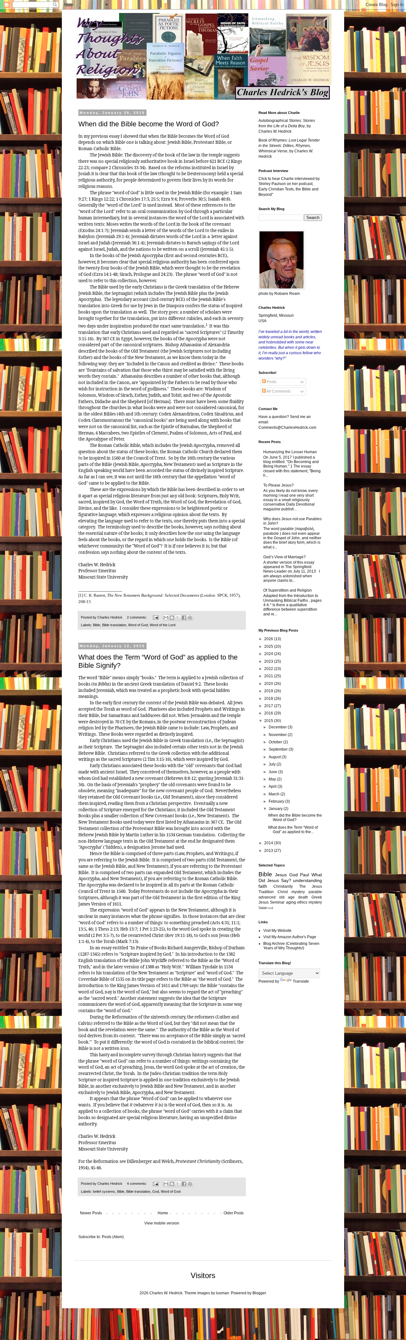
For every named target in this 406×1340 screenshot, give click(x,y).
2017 (269, 706)
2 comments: (137, 617)
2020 (269, 683)
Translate (301, 981)
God (155, 1191)
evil (270, 908)
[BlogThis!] (172, 617)
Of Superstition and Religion (287, 590)
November (278, 735)
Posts (271, 382)
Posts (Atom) (113, 1237)
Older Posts (234, 1213)
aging (291, 902)
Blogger (259, 1293)
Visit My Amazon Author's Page (289, 937)
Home (163, 1213)
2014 (269, 843)
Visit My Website (277, 930)
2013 (269, 850)
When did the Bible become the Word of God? (148, 124)
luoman (222, 1293)
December (278, 727)
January (276, 808)
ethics (302, 902)
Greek (316, 897)
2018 (269, 698)
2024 (269, 654)
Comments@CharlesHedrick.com (287, 427)
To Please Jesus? (278, 485)
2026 (269, 639)
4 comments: (137, 1183)
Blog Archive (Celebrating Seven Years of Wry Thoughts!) (291, 945)
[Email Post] (155, 617)
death (303, 897)
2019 (269, 691)
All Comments (278, 391)
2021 (269, 676)
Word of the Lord (162, 625)
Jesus (281, 874)
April (273, 786)
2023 (269, 661)
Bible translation (114, 625)
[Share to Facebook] (184, 617)
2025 (269, 646)
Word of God (138, 625)
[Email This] (166, 617)
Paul (304, 874)
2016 (269, 713)
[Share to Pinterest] (190, 617)
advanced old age (277, 897)
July (273, 764)
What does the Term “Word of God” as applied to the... (293, 829)
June (273, 772)
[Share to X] (178, 617)
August (275, 757)
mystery (315, 902)
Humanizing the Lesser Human (290, 452)
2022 (269, 669)
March (274, 794)
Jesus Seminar (272, 902)
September (279, 749)
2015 (269, 721)
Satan (263, 908)
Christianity (283, 886)
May (273, 779)
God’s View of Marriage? (284, 557)
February (277, 801)
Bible (96, 625)
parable (315, 892)
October (276, 742)
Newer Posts (91, 1213)
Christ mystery (291, 892)
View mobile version (161, 1223)
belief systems (104, 1191)
